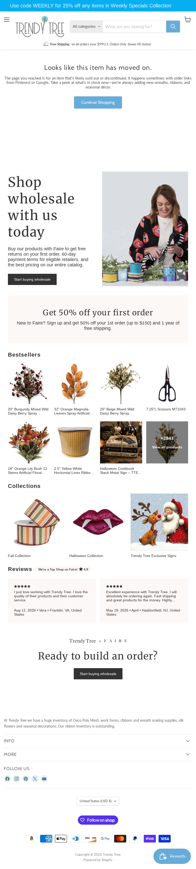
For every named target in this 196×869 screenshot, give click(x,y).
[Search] (173, 26)
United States (96, 801)
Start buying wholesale (32, 279)
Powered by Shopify (98, 860)
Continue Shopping (98, 102)
